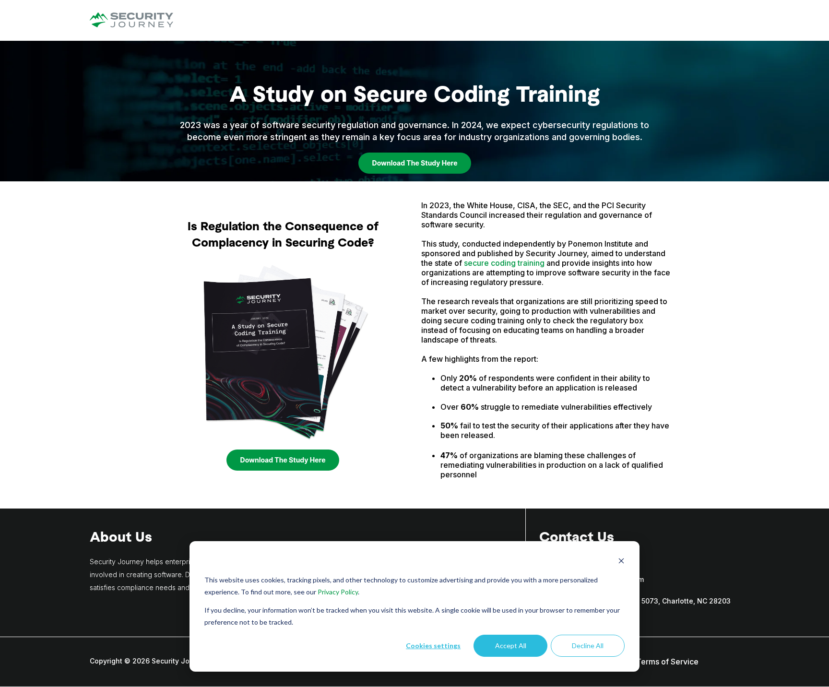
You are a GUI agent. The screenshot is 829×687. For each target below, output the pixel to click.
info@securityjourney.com (600, 579)
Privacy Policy (338, 592)
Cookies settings (433, 645)
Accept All (510, 645)
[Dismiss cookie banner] (621, 562)
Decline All (588, 645)
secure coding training (504, 263)
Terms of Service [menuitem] (667, 661)
